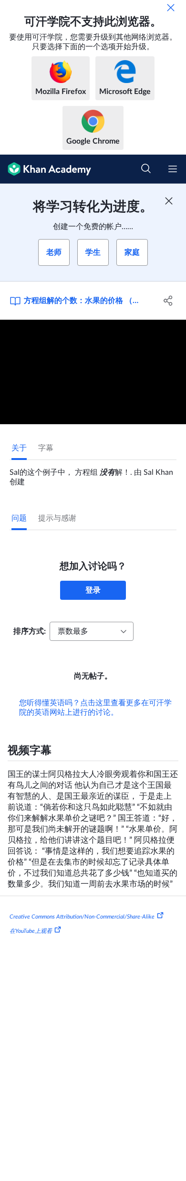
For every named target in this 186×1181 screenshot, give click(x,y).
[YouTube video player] (93, 372)
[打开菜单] (172, 169)
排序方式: (29, 631)
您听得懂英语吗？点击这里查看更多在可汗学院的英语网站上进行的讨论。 (95, 707)
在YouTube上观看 (31, 930)
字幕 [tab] (45, 448)
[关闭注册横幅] (168, 200)
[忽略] (170, 7)
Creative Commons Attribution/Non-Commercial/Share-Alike (82, 917)
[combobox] (92, 631)
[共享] (168, 300)
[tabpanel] (93, 473)
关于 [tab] (19, 448)
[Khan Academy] (45, 169)
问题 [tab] (19, 518)
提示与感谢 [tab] (57, 518)
